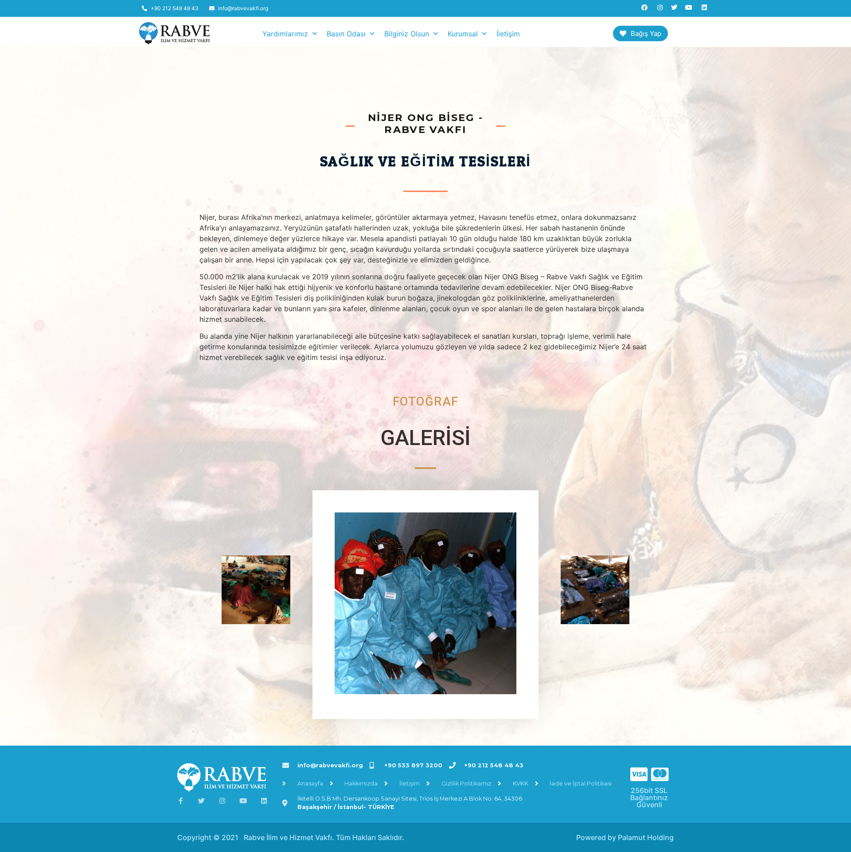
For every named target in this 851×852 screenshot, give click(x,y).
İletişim (508, 33)
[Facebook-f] (180, 800)
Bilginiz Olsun (406, 33)
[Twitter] (201, 800)
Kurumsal (463, 33)
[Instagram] (222, 800)
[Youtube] (243, 800)
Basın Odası (346, 33)
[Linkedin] (264, 800)
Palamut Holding (646, 837)
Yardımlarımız (285, 33)
